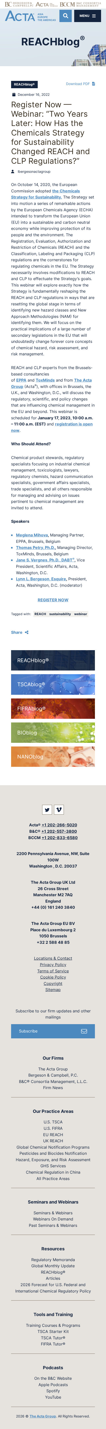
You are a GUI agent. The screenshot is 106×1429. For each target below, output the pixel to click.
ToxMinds (45, 380)
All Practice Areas (53, 1178)
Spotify (53, 1390)
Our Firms (53, 1058)
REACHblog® (24, 84)
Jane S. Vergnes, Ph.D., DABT (45, 560)
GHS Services (53, 1165)
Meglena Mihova (32, 535)
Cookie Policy (53, 977)
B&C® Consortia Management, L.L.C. (53, 1081)
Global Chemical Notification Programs (53, 1147)
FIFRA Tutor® (53, 1344)
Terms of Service (53, 971)
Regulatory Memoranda (53, 1259)
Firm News (53, 1087)
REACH (41, 614)
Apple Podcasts (53, 1384)
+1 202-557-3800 (59, 831)
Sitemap (53, 989)
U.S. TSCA (53, 1121)
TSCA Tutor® (53, 1337)
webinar (80, 614)
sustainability (60, 614)
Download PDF (78, 84)
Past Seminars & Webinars (53, 1225)
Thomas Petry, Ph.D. (35, 547)
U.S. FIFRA (53, 1128)
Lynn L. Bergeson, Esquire (41, 578)
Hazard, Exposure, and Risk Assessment (53, 1159)
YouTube (53, 1397)
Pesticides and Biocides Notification (53, 1153)
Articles (53, 1278)
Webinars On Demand (53, 1219)
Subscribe (28, 1031)
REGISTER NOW (53, 599)
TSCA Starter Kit (53, 1331)
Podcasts (53, 1367)
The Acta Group (53, 1069)
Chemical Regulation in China (53, 1172)
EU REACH (53, 1134)
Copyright (53, 983)
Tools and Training (53, 1314)
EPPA (21, 380)
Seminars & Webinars (53, 1212)
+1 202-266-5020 (59, 824)
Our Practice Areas (53, 1111)
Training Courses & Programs (53, 1325)
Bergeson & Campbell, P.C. (53, 1075)
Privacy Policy (53, 964)
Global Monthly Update (53, 1265)
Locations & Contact (53, 958)
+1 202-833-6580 (60, 837)
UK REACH (53, 1140)
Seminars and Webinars (53, 1202)
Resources (53, 1248)
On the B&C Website (53, 1378)
